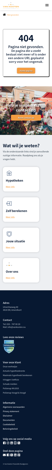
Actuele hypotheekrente (14, 370)
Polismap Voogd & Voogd (14, 392)
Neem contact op (26, 117)
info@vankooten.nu (17, 327)
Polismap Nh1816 (11, 388)
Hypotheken (14, 180)
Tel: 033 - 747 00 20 (11, 324)
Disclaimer (7, 415)
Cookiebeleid (9, 424)
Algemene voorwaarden (14, 406)
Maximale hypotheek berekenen (17, 375)
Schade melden (10, 383)
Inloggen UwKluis (11, 379)
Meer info (10, 186)
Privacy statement (11, 411)
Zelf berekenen (16, 211)
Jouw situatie (15, 241)
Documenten (9, 420)
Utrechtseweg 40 (10, 306)
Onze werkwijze (10, 366)
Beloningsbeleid (10, 428)
